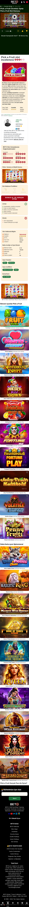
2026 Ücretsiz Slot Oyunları (14, 849)
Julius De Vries (7, 114)
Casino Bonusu (14, 854)
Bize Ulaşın (14, 829)
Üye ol (14, 798)
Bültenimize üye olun (12, 789)
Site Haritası (14, 841)
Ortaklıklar (14, 831)
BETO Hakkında (14, 826)
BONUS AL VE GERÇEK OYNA (14, 198)
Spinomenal (22, 234)
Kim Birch (10, 115)
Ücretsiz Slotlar (8, 6)
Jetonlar (2, 31)
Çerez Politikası (14, 839)
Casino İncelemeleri (14, 851)
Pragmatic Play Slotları (14, 856)
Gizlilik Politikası (14, 836)
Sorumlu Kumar (14, 834)
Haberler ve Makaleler (14, 859)
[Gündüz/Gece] (21, 2)
